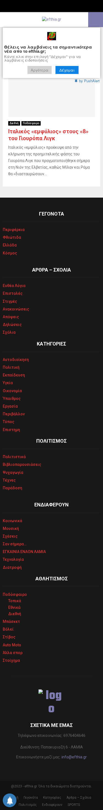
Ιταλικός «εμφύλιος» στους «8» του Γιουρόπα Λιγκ (48, 135)
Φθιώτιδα (12, 237)
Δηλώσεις (12, 324)
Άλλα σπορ (13, 652)
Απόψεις (11, 317)
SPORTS (74, 805)
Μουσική (11, 528)
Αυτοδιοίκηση (16, 359)
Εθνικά (14, 607)
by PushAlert (89, 80)
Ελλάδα (10, 245)
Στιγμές (10, 301)
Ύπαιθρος (12, 398)
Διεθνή (14, 123)
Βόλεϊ (8, 629)
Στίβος (9, 637)
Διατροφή (12, 567)
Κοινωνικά (12, 521)
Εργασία (10, 406)
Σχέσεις (10, 536)
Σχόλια (9, 332)
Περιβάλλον (14, 414)
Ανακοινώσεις (16, 309)
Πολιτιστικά (14, 457)
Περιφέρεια (14, 229)
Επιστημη (11, 429)
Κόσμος (10, 253)
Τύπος (8, 421)
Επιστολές (13, 293)
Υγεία (8, 383)
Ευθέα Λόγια (14, 285)
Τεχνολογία (13, 559)
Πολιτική (11, 367)
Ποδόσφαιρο (31, 123)
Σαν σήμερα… (15, 544)
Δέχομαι (67, 70)
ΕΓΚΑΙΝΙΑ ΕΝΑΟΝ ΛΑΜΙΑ (24, 551)
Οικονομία (12, 391)
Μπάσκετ (11, 621)
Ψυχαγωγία (13, 472)
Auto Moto (12, 645)
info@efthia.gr (74, 757)
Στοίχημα (11, 660)
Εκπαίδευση (14, 375)
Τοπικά (14, 601)
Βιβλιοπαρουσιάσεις (22, 464)
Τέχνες (9, 480)
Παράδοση (12, 488)
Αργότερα (39, 70)
